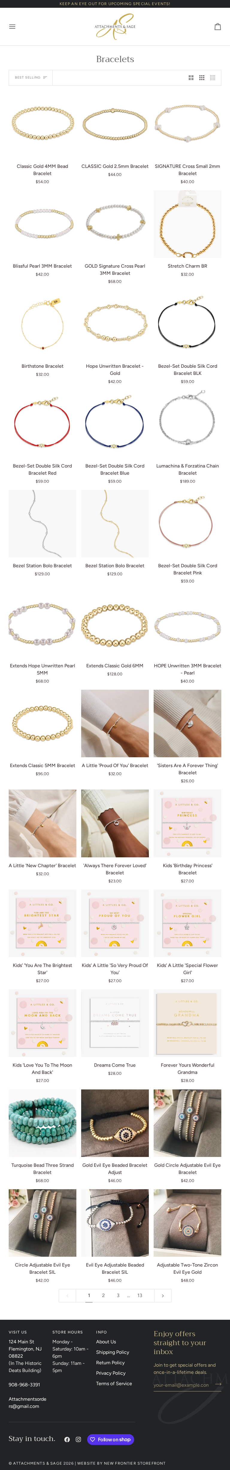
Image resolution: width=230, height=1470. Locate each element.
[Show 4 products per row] (214, 77)
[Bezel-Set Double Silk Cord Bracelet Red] (42, 424)
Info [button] (101, 1332)
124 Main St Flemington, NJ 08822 (25, 1349)
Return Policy (110, 1362)
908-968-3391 (24, 1385)
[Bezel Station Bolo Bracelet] (42, 523)
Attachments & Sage (37, 1463)
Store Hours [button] (67, 1332)
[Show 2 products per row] (191, 77)
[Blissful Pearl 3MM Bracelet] (42, 224)
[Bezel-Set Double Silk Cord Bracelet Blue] (115, 424)
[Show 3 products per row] (201, 77)
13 (139, 1295)
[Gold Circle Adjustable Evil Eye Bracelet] (187, 1123)
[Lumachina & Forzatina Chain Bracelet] (187, 424)
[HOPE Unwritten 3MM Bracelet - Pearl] (187, 623)
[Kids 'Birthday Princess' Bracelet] (187, 823)
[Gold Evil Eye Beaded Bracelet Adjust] (115, 1123)
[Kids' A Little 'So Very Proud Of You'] (115, 923)
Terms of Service (114, 1383)
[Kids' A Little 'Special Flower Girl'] (187, 923)
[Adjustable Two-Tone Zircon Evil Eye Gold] (187, 1223)
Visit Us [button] (18, 1332)
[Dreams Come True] (115, 1023)
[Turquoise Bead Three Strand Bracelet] (42, 1123)
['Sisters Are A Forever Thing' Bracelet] (187, 723)
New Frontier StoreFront (135, 1463)
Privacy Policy (110, 1373)
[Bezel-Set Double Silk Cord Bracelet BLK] (187, 324)
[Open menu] (18, 26)
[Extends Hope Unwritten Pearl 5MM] (42, 623)
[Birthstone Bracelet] (42, 324)
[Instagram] (78, 1439)
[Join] (216, 1384)
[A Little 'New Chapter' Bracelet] (42, 823)
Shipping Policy (112, 1352)
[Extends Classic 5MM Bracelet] (42, 723)
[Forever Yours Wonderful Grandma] (187, 1023)
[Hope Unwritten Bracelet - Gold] (115, 324)
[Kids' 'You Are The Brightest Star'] (42, 923)
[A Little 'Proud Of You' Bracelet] (115, 723)
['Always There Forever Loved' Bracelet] (115, 823)
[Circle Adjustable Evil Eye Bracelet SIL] (42, 1223)
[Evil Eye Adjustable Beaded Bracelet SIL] (115, 1223)
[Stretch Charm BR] (187, 224)
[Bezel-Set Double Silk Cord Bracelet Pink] (187, 523)
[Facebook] (67, 1439)
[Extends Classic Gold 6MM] (115, 623)
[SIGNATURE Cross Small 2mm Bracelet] (187, 124)
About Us (106, 1342)
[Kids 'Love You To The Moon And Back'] (42, 1023)
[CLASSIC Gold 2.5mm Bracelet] (115, 124)
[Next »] (163, 1295)
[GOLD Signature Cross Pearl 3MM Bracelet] (115, 224)
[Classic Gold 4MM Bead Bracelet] (42, 124)
